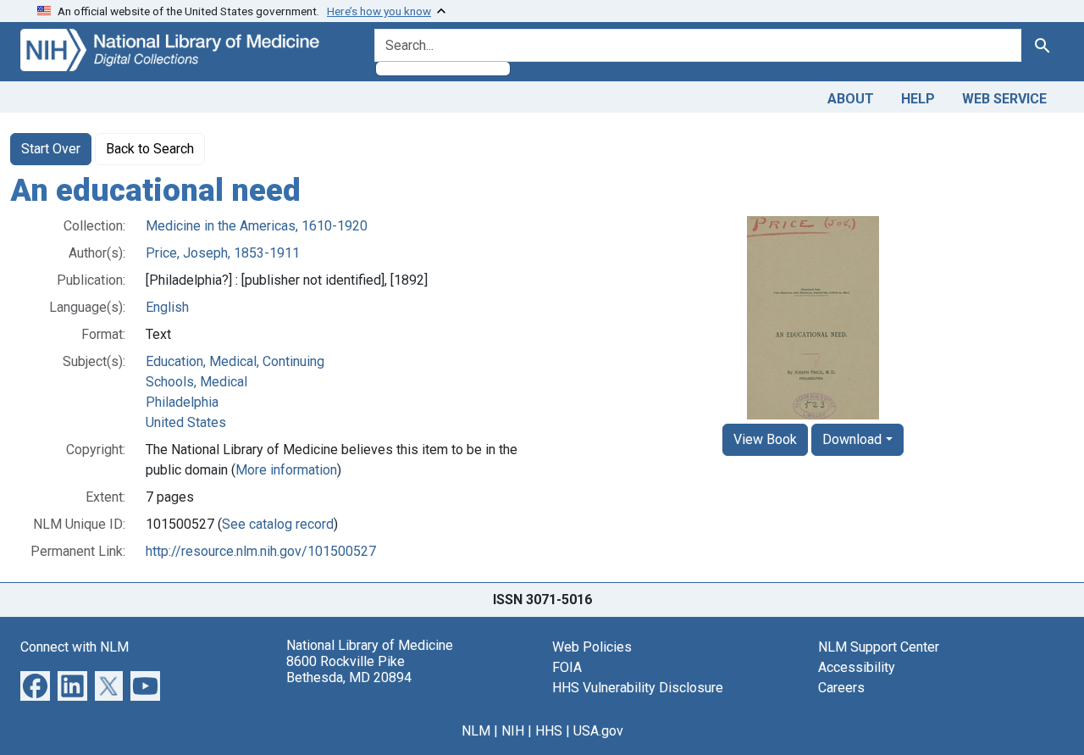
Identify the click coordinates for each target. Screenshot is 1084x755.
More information (286, 470)
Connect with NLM (74, 647)
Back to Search (150, 149)
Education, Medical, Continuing (235, 361)
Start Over (50, 149)
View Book (765, 439)
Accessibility (856, 667)
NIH (512, 731)
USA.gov (598, 731)
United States (186, 422)
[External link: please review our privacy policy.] (35, 684)
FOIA (567, 667)
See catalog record (278, 524)
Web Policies (592, 647)
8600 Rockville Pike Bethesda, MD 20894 (349, 669)
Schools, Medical (196, 382)
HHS (548, 731)
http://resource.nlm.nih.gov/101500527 (261, 551)
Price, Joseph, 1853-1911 (223, 253)
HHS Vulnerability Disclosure (637, 688)
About (850, 99)
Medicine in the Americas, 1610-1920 (257, 226)
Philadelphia (182, 402)
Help (918, 99)
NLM (476, 731)
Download (852, 439)
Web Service (1004, 99)
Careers (841, 688)
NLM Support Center (878, 647)
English (167, 307)
